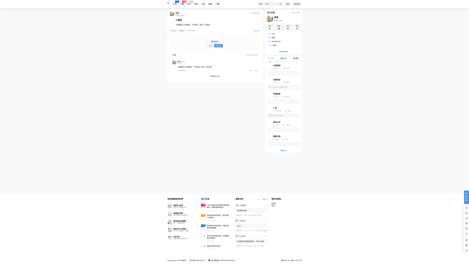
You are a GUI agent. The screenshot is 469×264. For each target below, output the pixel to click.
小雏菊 (271, 45)
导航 (210, 4)
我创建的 (296, 58)
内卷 (271, 34)
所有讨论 (283, 150)
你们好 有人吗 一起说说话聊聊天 (256, 230)
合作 (189, 3)
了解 (217, 4)
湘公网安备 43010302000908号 (223, 260)
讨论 (175, 3)
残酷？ (271, 37)
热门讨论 (271, 58)
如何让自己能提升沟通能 (253, 215)
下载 (182, 3)
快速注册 (297, 4)
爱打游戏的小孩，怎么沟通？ (254, 246)
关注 (293, 13)
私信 (298, 13)
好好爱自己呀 (274, 41)
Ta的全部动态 (283, 52)
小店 (203, 4)
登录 (287, 4)
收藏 (182, 31)
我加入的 (283, 58)
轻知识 (183, 260)
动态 (196, 4)
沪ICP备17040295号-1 (197, 260)
